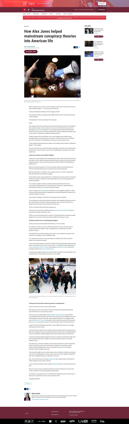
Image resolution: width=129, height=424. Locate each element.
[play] (24, 10)
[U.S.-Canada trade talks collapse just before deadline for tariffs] (89, 44)
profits (57, 223)
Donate (103, 3)
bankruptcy (55, 364)
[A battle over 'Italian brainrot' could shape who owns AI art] (89, 54)
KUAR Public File (55, 411)
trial (58, 128)
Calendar (44, 13)
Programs (36, 13)
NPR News (26, 26)
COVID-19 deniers (44, 247)
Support (58, 13)
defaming (39, 129)
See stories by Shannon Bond (40, 399)
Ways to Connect (68, 13)
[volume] (28, 9)
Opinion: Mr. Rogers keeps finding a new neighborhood (98, 30)
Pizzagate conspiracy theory (57, 314)
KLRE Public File (55, 414)
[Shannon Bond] (27, 397)
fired (46, 167)
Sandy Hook (43, 190)
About (51, 13)
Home (24, 13)
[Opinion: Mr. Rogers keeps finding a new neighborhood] (89, 31)
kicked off (63, 347)
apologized (47, 322)
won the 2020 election (48, 249)
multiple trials (51, 359)
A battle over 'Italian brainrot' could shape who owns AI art (99, 53)
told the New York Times (38, 320)
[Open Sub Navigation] (31, 13)
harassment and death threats (62, 210)
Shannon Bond (31, 46)
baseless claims (63, 247)
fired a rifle (34, 322)
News (28, 13)
